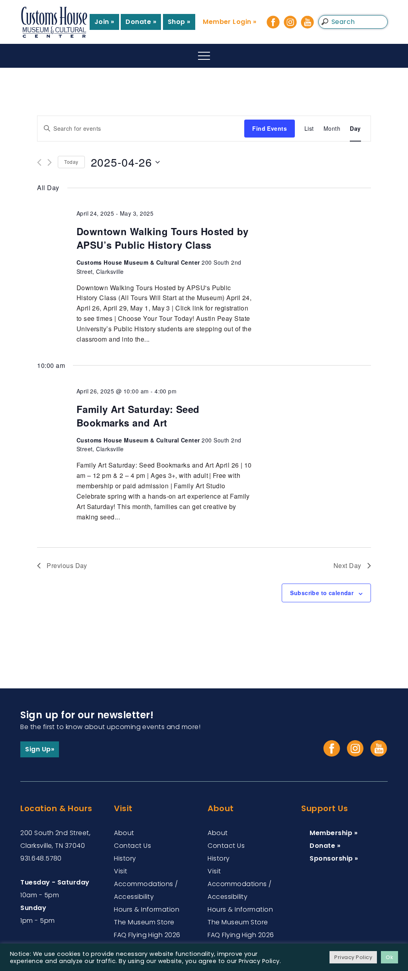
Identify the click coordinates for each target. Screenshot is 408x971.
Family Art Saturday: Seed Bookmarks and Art (138, 415)
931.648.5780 (41, 858)
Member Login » (230, 21)
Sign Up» (39, 749)
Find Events (269, 128)
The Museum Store (144, 922)
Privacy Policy (353, 957)
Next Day (347, 565)
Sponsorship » (334, 858)
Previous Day (67, 565)
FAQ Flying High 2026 (147, 935)
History (125, 858)
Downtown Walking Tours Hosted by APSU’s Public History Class (162, 238)
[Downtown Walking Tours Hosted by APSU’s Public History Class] (322, 213)
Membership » (333, 832)
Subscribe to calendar (321, 593)
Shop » (179, 21)
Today (71, 161)
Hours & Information (146, 909)
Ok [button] (389, 957)
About (124, 832)
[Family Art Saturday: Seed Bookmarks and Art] (322, 391)
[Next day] (49, 162)
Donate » (141, 21)
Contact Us (132, 845)
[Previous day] (39, 162)
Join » (104, 21)
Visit (120, 871)
